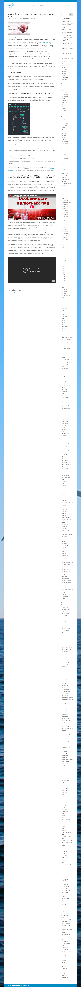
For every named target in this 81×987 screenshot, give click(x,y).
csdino (63, 456)
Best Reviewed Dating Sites (67, 362)
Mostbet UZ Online (65, 732)
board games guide (66, 385)
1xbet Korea (64, 225)
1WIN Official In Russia (66, 183)
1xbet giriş (64, 220)
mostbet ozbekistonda (66, 718)
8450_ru (63, 253)
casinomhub (64, 425)
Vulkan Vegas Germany (66, 921)
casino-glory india (65, 423)
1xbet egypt (64, 218)
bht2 (62, 379)
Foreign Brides (65, 526)
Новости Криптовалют (66, 951)
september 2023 (65, 100)
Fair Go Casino (65, 500)
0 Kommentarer (32, 18)
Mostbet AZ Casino (65, 683)
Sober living (64, 873)
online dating (64, 757)
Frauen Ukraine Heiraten (67, 534)
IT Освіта (63, 598)
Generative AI (64, 543)
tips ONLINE (64, 902)
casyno (63, 431)
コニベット (64, 966)
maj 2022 (63, 131)
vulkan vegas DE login (66, 919)
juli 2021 (63, 147)
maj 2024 (63, 85)
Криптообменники (65, 949)
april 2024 (64, 87)
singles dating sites (66, 870)
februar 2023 (64, 114)
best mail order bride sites (67, 352)
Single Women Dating (66, 864)
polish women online (66, 822)
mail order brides (65, 641)
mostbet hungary (65, 707)
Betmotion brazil (65, 368)
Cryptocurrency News (66, 450)
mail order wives (65, 657)
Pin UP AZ (64, 786)
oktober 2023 (64, 98)
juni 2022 (63, 129)
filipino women (65, 511)
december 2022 (65, 118)
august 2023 (64, 102)
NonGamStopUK (65, 751)
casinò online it (65, 421)
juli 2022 (63, 127)
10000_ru (63, 167)
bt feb (63, 399)
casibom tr (64, 412)
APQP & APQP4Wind (59, 5)
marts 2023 (64, 112)
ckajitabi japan (65, 441)
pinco (63, 803)
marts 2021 (64, 154)
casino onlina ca (65, 417)
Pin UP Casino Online (66, 798)
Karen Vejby (11, 18)
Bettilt (63, 374)
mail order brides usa (66, 649)
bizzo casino (64, 381)
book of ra (64, 387)
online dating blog (65, 761)
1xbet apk (64, 192)
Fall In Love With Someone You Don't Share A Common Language (67, 504)
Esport (63, 498)
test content (64, 896)
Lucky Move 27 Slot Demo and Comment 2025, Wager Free (67, 48)
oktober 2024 (64, 75)
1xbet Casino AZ (65, 210)
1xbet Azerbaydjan (65, 204)
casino (63, 413)
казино (63, 945)
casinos (63, 427)
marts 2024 (64, 88)
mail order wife (65, 655)
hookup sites (64, 557)
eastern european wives (67, 491)
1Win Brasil (64, 177)
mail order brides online (67, 647)
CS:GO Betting (64, 454)
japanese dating (65, 602)
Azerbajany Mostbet (66, 310)
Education (64, 494)
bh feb (63, 377)
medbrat (63, 668)
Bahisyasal (64, 318)
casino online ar (65, 419)
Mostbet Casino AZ (65, 695)
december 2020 (65, 158)
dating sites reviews (66, 472)
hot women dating (65, 559)
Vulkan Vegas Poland (66, 923)
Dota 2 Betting (65, 489)
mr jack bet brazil (65, 741)
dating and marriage (66, 462)
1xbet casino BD (65, 212)
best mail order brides (66, 354)
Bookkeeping (64, 389)
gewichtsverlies (65, 547)
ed (62, 493)
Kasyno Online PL (65, 613)
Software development (66, 875)
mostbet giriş (64, 703)
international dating (66, 578)
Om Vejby (67, 5)
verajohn (63, 911)
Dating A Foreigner (65, 460)
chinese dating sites (66, 437)
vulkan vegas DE (65, 917)
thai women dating (65, 898)
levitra (63, 632)
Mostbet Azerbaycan (66, 691)
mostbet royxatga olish (66, 720)
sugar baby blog (65, 884)
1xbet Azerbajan (65, 200)
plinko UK (64, 815)
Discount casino (65, 481)
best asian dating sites (66, 332)
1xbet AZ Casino (65, 196)
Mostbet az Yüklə (65, 687)
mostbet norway (65, 714)
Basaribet (64, 324)
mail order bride (65, 636)
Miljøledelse (41, 5)
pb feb (63, 776)
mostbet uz (64, 724)
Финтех (63, 953)
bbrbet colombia (65, 326)
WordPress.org (65, 979)
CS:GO (63, 452)
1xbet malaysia (65, 229)
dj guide (63, 483)
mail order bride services (67, 638)
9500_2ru (63, 274)
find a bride (64, 513)
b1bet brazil (64, 316)
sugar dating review (66, 890)
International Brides (66, 576)
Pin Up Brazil (64, 792)
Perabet (63, 782)
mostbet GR (64, 705)
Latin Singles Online (66, 621)
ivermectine (64, 600)
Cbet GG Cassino (65, 433)
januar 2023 (64, 116)
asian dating (64, 291)
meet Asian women (66, 670)
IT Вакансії (64, 594)
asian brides (64, 289)
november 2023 (65, 96)
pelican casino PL (65, 780)
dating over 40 (65, 466)
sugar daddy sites (65, 886)
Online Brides (64, 753)
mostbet (63, 677)
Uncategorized (65, 906)
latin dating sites (65, 619)
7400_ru (63, 249)
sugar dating (64, 888)
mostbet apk (64, 679)
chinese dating (65, 435)
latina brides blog (65, 624)
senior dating (64, 851)
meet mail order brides (66, 672)
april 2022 (64, 133)
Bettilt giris (64, 376)
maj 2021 (63, 150)
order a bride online (66, 767)
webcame (64, 927)
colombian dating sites (66, 443)
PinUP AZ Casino (65, 807)
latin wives (64, 623)
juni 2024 (63, 83)
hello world (64, 553)
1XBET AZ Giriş (65, 198)
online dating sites (65, 763)
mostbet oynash (65, 716)
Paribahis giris (65, 774)
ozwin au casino (65, 769)
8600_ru (63, 256)
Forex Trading (64, 528)
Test (62, 894)
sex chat (63, 853)
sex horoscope (65, 855)
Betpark (63, 372)
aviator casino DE (65, 301)
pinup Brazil (64, 809)
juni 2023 (63, 106)
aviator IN (64, 304)
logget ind (15, 292)
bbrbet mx (64, 328)
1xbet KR (63, 227)
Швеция (63, 962)
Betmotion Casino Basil (66, 370)
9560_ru (63, 278)
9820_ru (63, 284)
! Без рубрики (64, 163)
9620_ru (63, 280)
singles (63, 868)
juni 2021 (63, 149)
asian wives (64, 293)
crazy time (64, 448)
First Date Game (65, 524)
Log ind (63, 973)
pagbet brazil (64, 770)
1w (62, 171)
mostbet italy (64, 710)
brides (63, 393)
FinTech (63, 522)
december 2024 (65, 71)
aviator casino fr (65, 303)
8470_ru (63, 255)
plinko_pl (63, 817)
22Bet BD (63, 245)
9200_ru (63, 266)
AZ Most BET (64, 308)
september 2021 (65, 143)
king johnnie (64, 615)
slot (62, 872)
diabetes (63, 479)
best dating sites (65, 346)
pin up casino (64, 794)
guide (63, 551)
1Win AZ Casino (65, 173)
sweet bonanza (65, 892)
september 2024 (65, 77)
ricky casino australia (66, 836)
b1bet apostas (65, 312)
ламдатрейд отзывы (47, 42)
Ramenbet (64, 830)
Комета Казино (65, 947)
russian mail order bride (67, 840)
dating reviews (65, 468)
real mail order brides (66, 832)
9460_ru (63, 272)
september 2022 (65, 123)
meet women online (66, 674)
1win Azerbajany (65, 175)
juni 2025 (63, 63)
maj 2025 (63, 65)
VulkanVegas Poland (66, 925)
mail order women (65, 658)
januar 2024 (64, 92)
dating (63, 458)
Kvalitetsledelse (35, 5)
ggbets (63, 549)
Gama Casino (64, 538)
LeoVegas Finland (65, 630)
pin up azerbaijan (65, 790)
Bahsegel (63, 320)
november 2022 (65, 119)
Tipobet (63, 900)
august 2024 (64, 79)
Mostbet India (64, 708)
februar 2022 (64, 137)
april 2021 (64, 152)
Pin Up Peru (64, 802)
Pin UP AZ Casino (65, 788)
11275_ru (63, 169)
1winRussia (64, 189)
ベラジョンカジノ (65, 968)
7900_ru (63, 251)
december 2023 (65, 94)
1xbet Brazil (64, 208)
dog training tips (65, 485)
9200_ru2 (63, 268)
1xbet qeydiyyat (65, 233)
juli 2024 (63, 81)
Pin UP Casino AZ (65, 796)
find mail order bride (66, 517)
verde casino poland (66, 915)
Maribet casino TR (65, 662)
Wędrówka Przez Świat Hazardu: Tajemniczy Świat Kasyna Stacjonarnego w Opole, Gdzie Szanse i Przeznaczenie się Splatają (67, 32)
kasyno (63, 611)
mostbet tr (64, 722)
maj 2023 (63, 108)
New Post (63, 743)
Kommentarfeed (65, 977)
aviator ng (64, 306)
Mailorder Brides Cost (66, 660)
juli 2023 (63, 104)
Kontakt (71, 5)
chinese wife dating (66, 439)
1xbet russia (64, 235)
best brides (64, 334)
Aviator (63, 297)
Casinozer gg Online (66, 429)
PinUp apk (64, 805)
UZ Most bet (64, 909)
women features (65, 941)
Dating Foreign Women (66, 464)
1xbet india (64, 222)
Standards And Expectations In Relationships (65, 879)
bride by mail (64, 391)
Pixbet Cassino (65, 811)
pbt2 (62, 778)
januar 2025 (64, 69)
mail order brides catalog (67, 643)
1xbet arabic (64, 194)
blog (62, 383)
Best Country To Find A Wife (67, 342)
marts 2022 (64, 135)
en (62, 496)
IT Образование (65, 596)
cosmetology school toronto (67, 444)
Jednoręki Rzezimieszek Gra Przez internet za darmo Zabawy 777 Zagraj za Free (67, 53)
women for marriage (66, 943)
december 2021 (65, 141)
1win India (64, 181)
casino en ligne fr (65, 415)
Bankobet (63, 322)
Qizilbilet (63, 828)
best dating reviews (66, 344)
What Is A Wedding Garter (67, 929)
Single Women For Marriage (67, 866)
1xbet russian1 (65, 239)
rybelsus (63, 845)
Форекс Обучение (65, 957)
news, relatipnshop (66, 747)
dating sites (64, 470)
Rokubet (63, 838)
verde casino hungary (66, 913)
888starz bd (64, 260)
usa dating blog (65, 907)
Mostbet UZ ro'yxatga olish (67, 734)
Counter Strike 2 (65, 446)
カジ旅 (63, 964)
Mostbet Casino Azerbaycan (67, 697)
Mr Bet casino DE (65, 740)
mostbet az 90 (64, 681)
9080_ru (63, 264)
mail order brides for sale (67, 645)
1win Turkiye (64, 185)
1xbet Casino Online (66, 214)
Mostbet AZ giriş (65, 685)
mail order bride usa (66, 640)
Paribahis (63, 772)
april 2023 (64, 110)
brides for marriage (66, 395)
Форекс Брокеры (24, 18)
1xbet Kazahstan (65, 224)
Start (29, 5)
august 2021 (64, 145)
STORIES (63, 882)
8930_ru (63, 262)
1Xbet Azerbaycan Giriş (66, 202)
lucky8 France (64, 634)
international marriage (66, 580)
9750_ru (63, 282)
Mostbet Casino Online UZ (67, 699)
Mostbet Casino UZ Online (67, 701)
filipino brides (64, 509)
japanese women (65, 607)
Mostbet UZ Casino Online (67, 728)
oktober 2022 (64, 121)
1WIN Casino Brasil (66, 179)
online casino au (65, 755)
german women (65, 545)
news (63, 745)
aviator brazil (64, 299)
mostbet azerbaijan (66, 689)
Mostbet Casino (65, 693)
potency (63, 824)
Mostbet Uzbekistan (66, 736)
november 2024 (65, 73)
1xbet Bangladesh (65, 206)
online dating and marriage (67, 759)
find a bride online (65, 515)
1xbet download (65, 216)
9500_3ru (63, 276)
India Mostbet (64, 574)
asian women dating (66, 295)
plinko (63, 813)
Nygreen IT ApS (16, 985)
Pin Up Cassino (65, 800)
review (63, 834)
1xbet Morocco (65, 231)
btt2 (62, 401)
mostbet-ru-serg (65, 738)
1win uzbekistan (65, 187)
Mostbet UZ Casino (65, 726)
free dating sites (65, 536)
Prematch (64, 826)
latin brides (64, 617)
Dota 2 (63, 487)
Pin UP (63, 784)
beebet (63, 330)
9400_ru (63, 270)
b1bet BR (63, 314)
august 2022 (64, 125)
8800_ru (63, 258)
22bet (63, 243)
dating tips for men (66, 477)
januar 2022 (64, 139)
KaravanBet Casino (65, 609)
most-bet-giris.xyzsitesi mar (67, 675)
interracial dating (65, 585)
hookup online (65, 555)
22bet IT (63, 247)
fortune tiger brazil (66, 530)
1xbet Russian (64, 237)
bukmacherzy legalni (66, 403)
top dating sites (65, 904)
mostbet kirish (65, 712)
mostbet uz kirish (65, 730)
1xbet (63, 191)
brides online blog (65, 397)
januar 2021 (64, 156)
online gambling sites (66, 765)
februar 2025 (64, 67)
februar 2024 (64, 90)
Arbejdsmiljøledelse (50, 5)
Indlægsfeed (64, 975)
